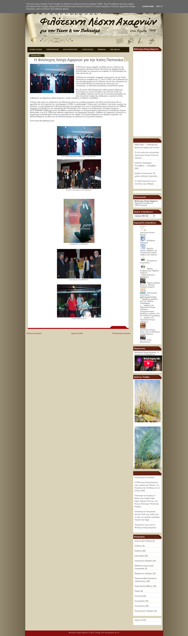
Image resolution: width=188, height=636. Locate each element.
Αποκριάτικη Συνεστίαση (148, 262)
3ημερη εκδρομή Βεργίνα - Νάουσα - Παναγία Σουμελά (150, 285)
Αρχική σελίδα (77, 333)
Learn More (148, 6)
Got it (159, 6)
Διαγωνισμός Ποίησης (143, 541)
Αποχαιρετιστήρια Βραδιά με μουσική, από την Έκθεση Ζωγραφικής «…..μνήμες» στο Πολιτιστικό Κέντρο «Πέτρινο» (150, 316)
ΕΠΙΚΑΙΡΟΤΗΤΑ (53, 50)
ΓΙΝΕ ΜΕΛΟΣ (115, 50)
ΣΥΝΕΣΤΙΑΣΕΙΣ (87, 50)
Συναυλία (138, 596)
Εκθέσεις (138, 551)
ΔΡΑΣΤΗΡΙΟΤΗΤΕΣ (70, 50)
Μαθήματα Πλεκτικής (147, 241)
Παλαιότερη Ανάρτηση (121, 333)
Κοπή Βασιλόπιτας (145, 341)
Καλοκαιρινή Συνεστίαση (148, 294)
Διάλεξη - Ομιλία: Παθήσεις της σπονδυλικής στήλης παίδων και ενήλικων (148, 251)
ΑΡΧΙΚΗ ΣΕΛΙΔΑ (35, 50)
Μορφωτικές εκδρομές (143, 573)
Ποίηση (137, 591)
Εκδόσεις (138, 546)
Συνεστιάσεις (140, 606)
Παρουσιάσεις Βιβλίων (143, 586)
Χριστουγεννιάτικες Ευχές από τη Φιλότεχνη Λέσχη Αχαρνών (150, 332)
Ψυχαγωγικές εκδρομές (144, 611)
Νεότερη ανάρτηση (34, 333)
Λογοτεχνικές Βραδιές (143, 561)
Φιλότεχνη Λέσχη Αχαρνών (78, 632)
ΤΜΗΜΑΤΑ (102, 50)
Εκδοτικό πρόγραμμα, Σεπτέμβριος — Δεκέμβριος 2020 (145, 165)
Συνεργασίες (140, 601)
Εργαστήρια (139, 556)
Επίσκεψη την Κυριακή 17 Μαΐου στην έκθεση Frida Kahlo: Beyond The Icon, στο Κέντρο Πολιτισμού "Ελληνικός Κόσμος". (147, 501)
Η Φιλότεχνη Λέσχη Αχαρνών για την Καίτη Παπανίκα (78, 60)
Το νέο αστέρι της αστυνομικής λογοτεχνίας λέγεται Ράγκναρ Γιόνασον (147, 155)
